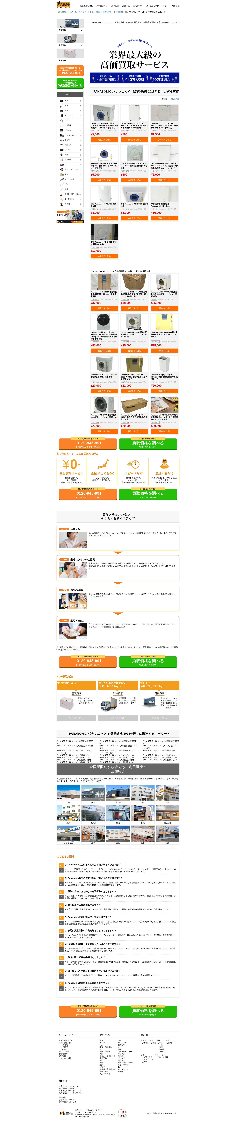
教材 (66, 174)
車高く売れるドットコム (68, 1086)
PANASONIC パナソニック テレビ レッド (74, 757)
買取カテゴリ (102, 6)
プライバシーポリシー (67, 1100)
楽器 (66, 105)
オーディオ (69, 115)
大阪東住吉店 (148, 1059)
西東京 (162, 1049)
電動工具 (68, 145)
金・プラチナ (69, 199)
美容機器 (68, 159)
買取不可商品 (105, 1074)
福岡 (166, 1057)
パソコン (68, 130)
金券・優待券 (105, 1052)
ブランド (68, 150)
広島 (159, 1057)
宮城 (154, 1043)
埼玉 (161, 1043)
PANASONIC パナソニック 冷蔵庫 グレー (160, 757)
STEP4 (64, 620)
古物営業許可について (67, 1102)
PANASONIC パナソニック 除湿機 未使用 (74, 760)
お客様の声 (138, 6)
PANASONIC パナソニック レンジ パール (117, 755)
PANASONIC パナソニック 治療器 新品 (159, 750)
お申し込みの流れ (66, 1040)
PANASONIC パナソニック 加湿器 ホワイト (75, 762)
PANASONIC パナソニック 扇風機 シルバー (118, 762)
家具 (101, 1054)
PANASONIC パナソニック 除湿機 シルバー (161, 760)
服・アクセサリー (125, 1052)
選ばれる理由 (64, 1052)
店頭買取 (64, 1049)
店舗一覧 (126, 6)
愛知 (170, 1043)
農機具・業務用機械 (72, 194)
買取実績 (115, 6)
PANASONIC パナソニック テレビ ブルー (117, 757)
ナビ (66, 164)
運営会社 (175, 6)
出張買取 (64, 1047)
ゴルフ (67, 184)
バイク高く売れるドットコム (70, 1088)
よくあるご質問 (152, 6)
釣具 (66, 189)
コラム (165, 6)
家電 (66, 101)
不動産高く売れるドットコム (70, 1091)
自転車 (67, 140)
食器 (101, 1049)
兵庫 (145, 1062)
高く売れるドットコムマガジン (71, 1093)
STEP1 (64, 529)
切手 (119, 1049)
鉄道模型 (68, 125)
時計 (66, 155)
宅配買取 (64, 1045)
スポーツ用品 (69, 179)
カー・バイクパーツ (72, 169)
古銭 (119, 1047)
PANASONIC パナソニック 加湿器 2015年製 (75, 746)
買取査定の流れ (86, 6)
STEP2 (64, 559)
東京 (161, 1047)
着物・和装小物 (106, 1047)
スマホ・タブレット (72, 135)
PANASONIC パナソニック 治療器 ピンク (74, 755)
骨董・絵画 (104, 1071)
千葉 (161, 1045)
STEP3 (64, 590)
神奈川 (162, 1052)
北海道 (146, 1043)
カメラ (67, 110)
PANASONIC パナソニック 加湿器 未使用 (117, 760)
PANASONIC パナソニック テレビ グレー (160, 755)
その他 (67, 204)
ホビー (67, 120)
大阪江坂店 (147, 1057)
